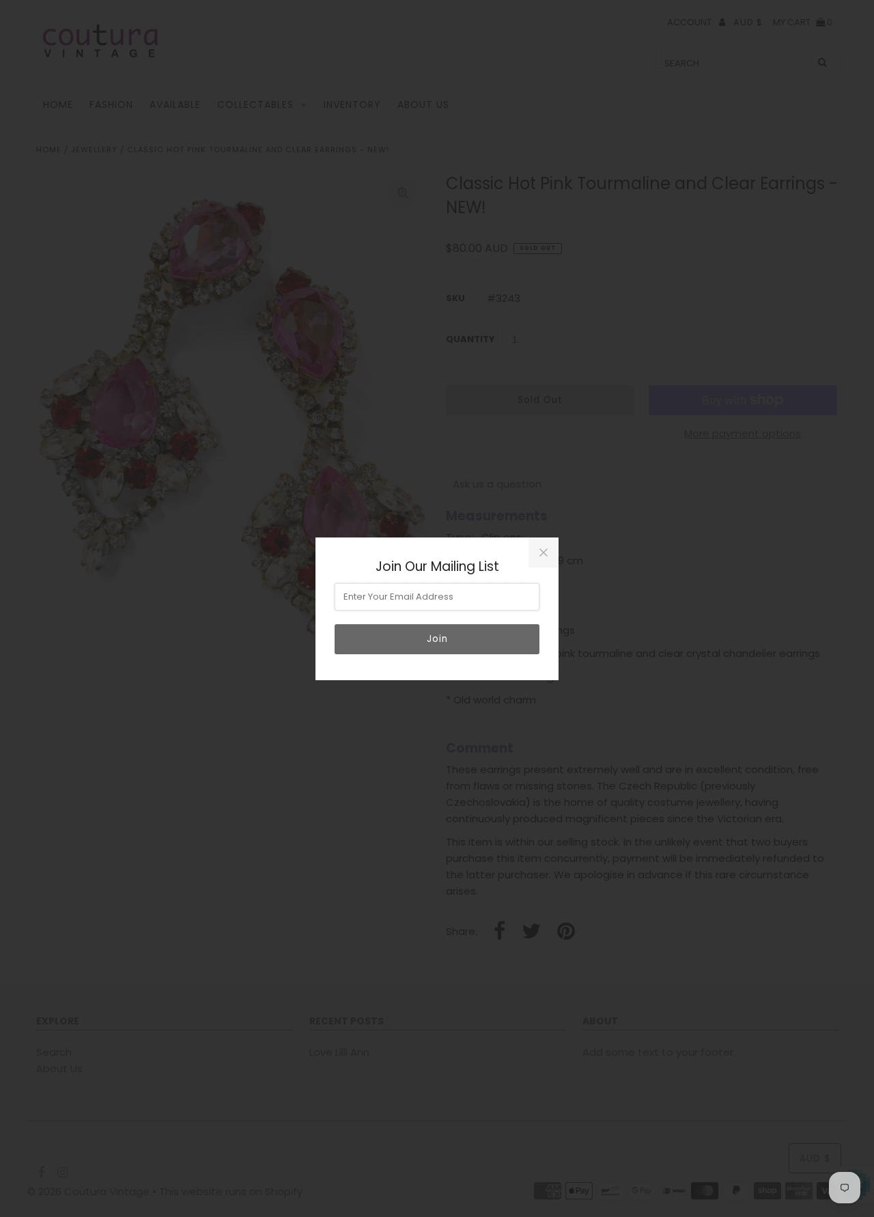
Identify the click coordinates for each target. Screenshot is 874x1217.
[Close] (543, 552)
